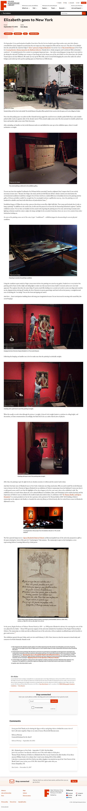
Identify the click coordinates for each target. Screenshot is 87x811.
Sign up (74, 781)
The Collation (7, 13)
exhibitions (8, 33)
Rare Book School (44, 684)
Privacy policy (4, 801)
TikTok (79, 795)
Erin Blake (24, 27)
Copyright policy (22, 801)
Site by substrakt (4, 806)
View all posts (21, 686)
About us (3, 790)
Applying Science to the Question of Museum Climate (43, 657)
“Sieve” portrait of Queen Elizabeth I (39, 48)
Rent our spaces (27, 795)
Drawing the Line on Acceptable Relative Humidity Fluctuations (41, 654)
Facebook (70, 793)
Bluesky (70, 797)
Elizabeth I (18, 33)
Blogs (24, 790)
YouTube (70, 795)
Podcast (25, 793)
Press (2, 795)
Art (25, 33)
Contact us (53, 795)
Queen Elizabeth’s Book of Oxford (33, 538)
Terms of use (13, 801)
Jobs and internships (6, 793)
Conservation (34, 33)
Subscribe (54, 701)
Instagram (80, 793)
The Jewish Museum (68, 48)
